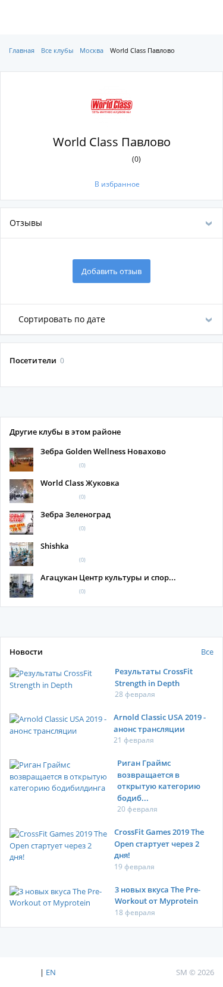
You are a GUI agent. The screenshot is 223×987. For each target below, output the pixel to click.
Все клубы (57, 50)
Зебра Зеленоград (75, 514)
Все (207, 651)
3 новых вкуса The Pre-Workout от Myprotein (157, 895)
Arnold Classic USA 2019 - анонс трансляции (160, 723)
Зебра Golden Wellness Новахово (103, 451)
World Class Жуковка (80, 482)
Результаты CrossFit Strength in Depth (154, 677)
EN (51, 972)
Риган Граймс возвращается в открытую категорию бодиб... (158, 780)
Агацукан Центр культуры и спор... (108, 577)
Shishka (54, 545)
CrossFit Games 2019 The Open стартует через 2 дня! (159, 843)
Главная (21, 50)
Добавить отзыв (111, 271)
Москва (91, 50)
